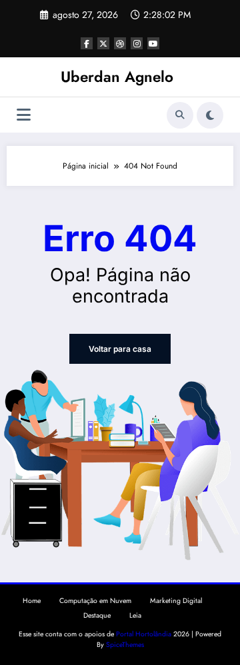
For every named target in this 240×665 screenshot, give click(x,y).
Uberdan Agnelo (117, 76)
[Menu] (24, 115)
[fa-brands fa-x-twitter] (103, 43)
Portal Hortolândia (143, 634)
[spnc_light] (210, 115)
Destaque (97, 615)
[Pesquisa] (180, 115)
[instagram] (137, 43)
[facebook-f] (87, 43)
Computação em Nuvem (95, 601)
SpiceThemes (125, 645)
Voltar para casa (120, 349)
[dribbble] (120, 43)
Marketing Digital (176, 601)
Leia (135, 615)
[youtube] (153, 43)
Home (32, 601)
